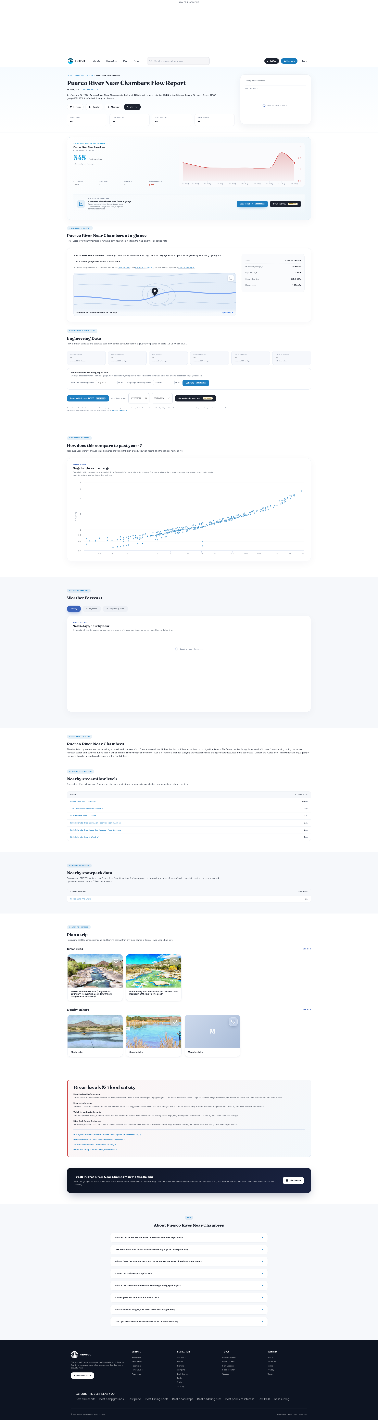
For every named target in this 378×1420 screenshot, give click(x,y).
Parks (179, 1378)
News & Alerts (228, 1362)
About (270, 1357)
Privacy (271, 1370)
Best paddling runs (209, 1399)
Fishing (180, 1366)
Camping (181, 1370)
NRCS (295, 1414)
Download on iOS (83, 1376)
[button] (116, 961)
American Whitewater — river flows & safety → (94, 1144)
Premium (272, 1362)
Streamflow (79, 75)
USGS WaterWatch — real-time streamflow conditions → (99, 1140)
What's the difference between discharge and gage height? (148, 1285)
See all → (307, 949)
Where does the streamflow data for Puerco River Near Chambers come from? (158, 1261)
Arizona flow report (186, 267)
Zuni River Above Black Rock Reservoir (87, 809)
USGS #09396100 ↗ (90, 90)
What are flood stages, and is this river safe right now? (145, 1309)
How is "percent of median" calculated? (137, 1297)
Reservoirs (136, 1366)
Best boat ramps (182, 1399)
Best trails (264, 1399)
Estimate (195, 383)
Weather (226, 1374)
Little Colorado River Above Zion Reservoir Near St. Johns (95, 830)
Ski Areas (181, 1357)
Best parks (135, 1399)
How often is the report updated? (133, 1273)
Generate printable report (194, 398)
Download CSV (284, 204)
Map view (114, 107)
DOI (305, 1414)
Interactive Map (229, 1357)
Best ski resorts (85, 1399)
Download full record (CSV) (87, 398)
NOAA (289, 1414)
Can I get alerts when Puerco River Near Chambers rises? (146, 1321)
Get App (273, 61)
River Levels (137, 1370)
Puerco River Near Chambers (83, 801)
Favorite (75, 107)
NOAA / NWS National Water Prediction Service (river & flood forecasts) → (107, 1135)
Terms (270, 1366)
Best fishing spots (156, 1399)
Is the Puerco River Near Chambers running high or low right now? (151, 1249)
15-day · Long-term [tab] (115, 609)
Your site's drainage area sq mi (97, 383)
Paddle (180, 1362)
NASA (301, 1414)
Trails (179, 1382)
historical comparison (144, 267)
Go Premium (289, 61)
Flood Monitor (228, 1370)
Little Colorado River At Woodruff (84, 837)
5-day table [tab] (91, 609)
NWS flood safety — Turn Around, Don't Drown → (95, 1149)
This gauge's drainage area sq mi (152, 383)
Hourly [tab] (74, 609)
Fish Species (228, 1366)
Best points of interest (239, 1399)
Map (125, 61)
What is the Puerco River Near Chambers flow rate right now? (149, 1237)
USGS (283, 1414)
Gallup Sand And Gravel (80, 899)
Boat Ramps (182, 1374)
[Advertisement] (189, 29)
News (136, 61)
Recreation (111, 61)
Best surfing (281, 1399)
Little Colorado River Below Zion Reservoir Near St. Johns (95, 823)
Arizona (90, 75)
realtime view (124, 267)
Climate (96, 61)
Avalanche (136, 1374)
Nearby (130, 107)
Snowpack (136, 1357)
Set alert (96, 107)
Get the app (293, 1180)
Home (69, 75)
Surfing (180, 1386)
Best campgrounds (111, 1399)
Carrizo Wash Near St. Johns (83, 816)
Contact (271, 1374)
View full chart (251, 204)
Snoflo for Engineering (119, 410)
